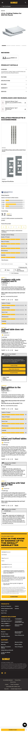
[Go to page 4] (18, 45)
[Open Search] (25, 2)
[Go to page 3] (13, 45)
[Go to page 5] (24, 45)
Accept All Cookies (14, 372)
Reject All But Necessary (14, 369)
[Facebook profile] (2, 673)
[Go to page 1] (4, 45)
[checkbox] (2, 571)
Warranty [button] (4, 88)
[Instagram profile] (5, 673)
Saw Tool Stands (7, 6)
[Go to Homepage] (14, 2)
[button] (14, 56)
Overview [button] (4, 69)
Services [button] (3, 91)
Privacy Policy (19, 589)
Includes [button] (3, 84)
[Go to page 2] (8, 45)
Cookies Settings (14, 365)
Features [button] (4, 77)
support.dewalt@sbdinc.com (13, 590)
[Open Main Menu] (2, 2)
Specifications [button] (5, 80)
